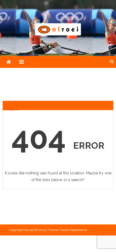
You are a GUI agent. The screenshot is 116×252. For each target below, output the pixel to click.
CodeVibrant (97, 230)
